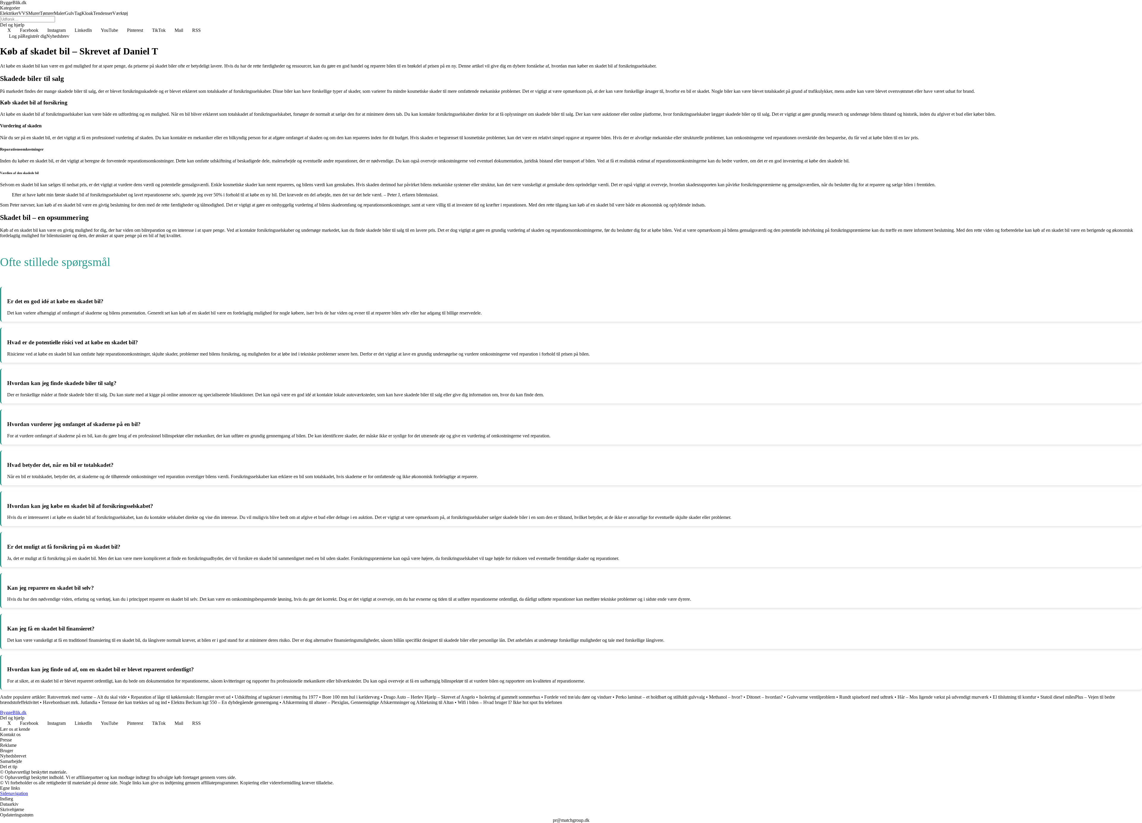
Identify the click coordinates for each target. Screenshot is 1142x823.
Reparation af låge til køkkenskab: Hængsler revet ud (180, 697)
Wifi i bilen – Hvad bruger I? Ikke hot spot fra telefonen (510, 702)
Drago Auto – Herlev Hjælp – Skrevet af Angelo (429, 697)
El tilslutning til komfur (1014, 697)
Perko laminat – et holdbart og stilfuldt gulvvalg (660, 697)
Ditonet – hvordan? (764, 697)
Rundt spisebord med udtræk (866, 697)
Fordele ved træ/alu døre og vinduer (578, 697)
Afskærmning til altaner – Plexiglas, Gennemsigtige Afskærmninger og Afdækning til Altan (368, 702)
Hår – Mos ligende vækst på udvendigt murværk (943, 697)
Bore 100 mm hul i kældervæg (350, 697)
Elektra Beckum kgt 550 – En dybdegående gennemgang (224, 702)
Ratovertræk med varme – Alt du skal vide (87, 697)
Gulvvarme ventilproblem (811, 697)
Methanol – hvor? (725, 697)
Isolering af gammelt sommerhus (509, 697)
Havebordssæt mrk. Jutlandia (70, 702)
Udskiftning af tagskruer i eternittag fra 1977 (276, 697)
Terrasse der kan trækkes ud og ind (134, 702)
